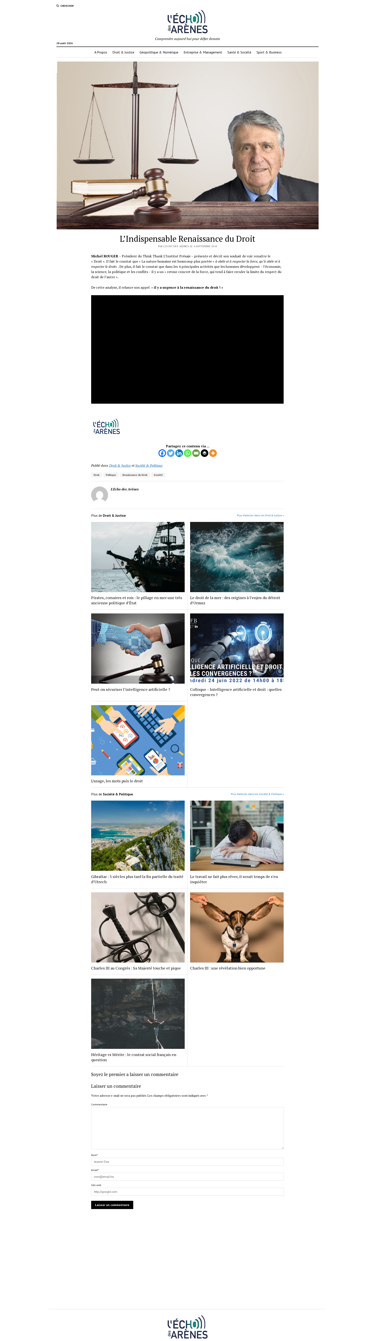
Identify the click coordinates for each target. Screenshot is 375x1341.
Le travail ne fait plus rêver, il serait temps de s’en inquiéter (234, 879)
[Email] (196, 453)
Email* (95, 1170)
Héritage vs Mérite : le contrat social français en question (133, 1057)
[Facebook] (162, 453)
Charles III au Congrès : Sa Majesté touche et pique (136, 968)
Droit (96, 474)
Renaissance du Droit (135, 474)
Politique (111, 474)
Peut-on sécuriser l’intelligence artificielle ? (130, 689)
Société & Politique (149, 465)
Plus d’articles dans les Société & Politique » (257, 794)
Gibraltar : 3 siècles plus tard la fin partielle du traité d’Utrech (137, 879)
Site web (96, 1185)
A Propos (100, 52)
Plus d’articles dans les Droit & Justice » (260, 515)
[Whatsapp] (187, 453)
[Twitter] (170, 453)
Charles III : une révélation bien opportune (227, 968)
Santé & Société (239, 52)
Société (158, 474)
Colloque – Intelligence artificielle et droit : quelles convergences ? (236, 692)
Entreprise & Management (203, 52)
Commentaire (99, 1104)
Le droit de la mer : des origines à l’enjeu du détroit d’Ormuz (235, 600)
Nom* (94, 1155)
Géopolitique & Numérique (159, 52)
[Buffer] (204, 453)
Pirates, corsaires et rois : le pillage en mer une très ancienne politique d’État (136, 600)
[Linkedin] (179, 453)
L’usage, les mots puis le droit (117, 780)
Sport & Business (269, 52)
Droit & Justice (123, 52)
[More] (213, 453)
